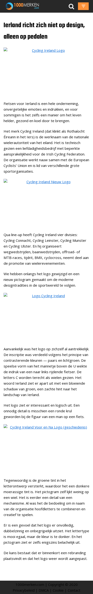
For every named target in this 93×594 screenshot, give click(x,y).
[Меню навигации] (83, 6)
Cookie (58, 590)
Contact (74, 590)
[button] (71, 6)
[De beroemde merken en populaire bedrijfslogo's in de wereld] (23, 6)
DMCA (44, 590)
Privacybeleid (24, 590)
